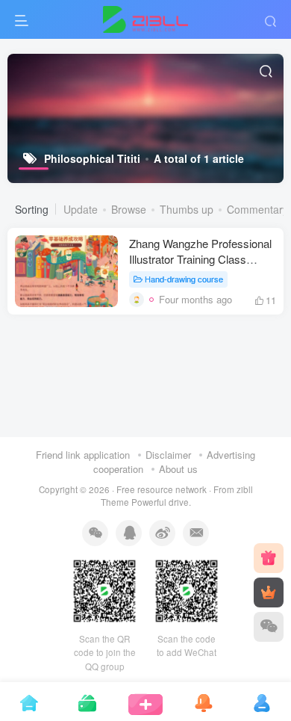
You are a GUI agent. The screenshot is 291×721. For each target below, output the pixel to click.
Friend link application (83, 455)
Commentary (257, 209)
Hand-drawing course (184, 279)
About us (178, 469)
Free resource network (161, 489)
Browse (128, 209)
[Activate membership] (269, 592)
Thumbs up (186, 209)
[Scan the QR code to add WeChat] (269, 627)
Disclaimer (168, 455)
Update (80, 209)
